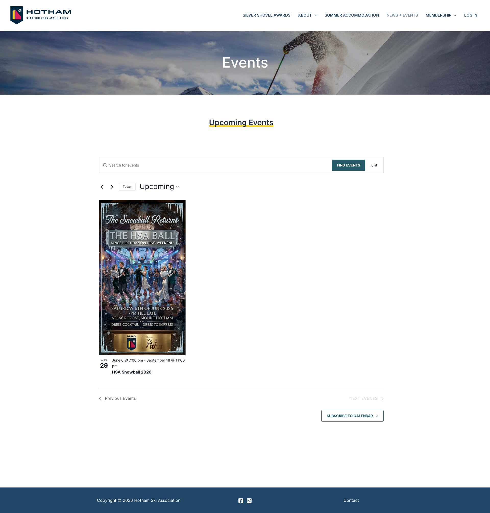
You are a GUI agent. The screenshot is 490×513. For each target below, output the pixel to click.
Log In (470, 15)
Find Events (348, 165)
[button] (314, 15)
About (305, 15)
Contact (351, 500)
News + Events (402, 15)
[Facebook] (240, 500)
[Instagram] (249, 500)
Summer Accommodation (352, 15)
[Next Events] (112, 187)
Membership (438, 15)
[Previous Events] (102, 187)
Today (127, 186)
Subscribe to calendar (350, 416)
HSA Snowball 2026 (132, 372)
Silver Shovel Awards (266, 15)
